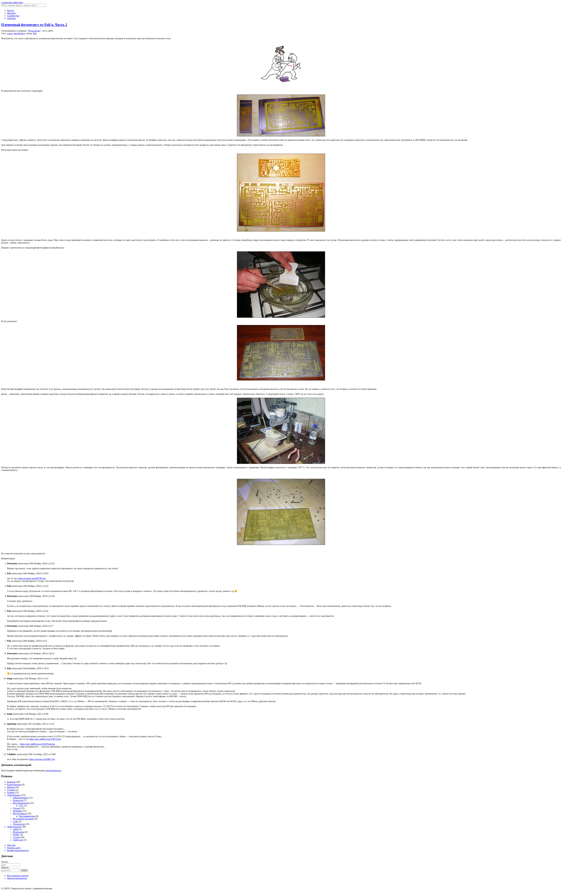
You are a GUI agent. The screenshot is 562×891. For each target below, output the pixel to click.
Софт (15, 821)
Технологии (34, 31)
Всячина (11, 782)
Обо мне (11, 845)
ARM (15, 829)
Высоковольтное (21, 803)
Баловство (18, 800)
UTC (21, 805)
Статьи (16, 837)
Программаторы (27, 816)
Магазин (11, 13)
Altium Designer (20, 797)
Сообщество (13, 15)
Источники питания (23, 819)
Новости (11, 787)
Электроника (13, 795)
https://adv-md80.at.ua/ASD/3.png (45, 739)
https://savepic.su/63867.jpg (42, 759)
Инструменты (20, 813)
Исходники (18, 832)
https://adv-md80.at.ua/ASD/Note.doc (37, 744)
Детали (16, 808)
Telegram (11, 18)
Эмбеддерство (14, 826)
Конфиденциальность (18, 850)
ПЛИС (16, 834)
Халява (10, 792)
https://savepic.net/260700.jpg (32, 578)
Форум (10, 10)
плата (10, 33)
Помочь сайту (14, 848)
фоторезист (19, 33)
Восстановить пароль (17, 875)
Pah (34, 33)
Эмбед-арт (18, 840)
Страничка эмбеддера (12, 2)
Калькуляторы (14, 784)
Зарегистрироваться (17, 878)
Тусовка (11, 790)
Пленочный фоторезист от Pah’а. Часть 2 (34, 24)
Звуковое (17, 811)
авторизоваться (53, 770)
